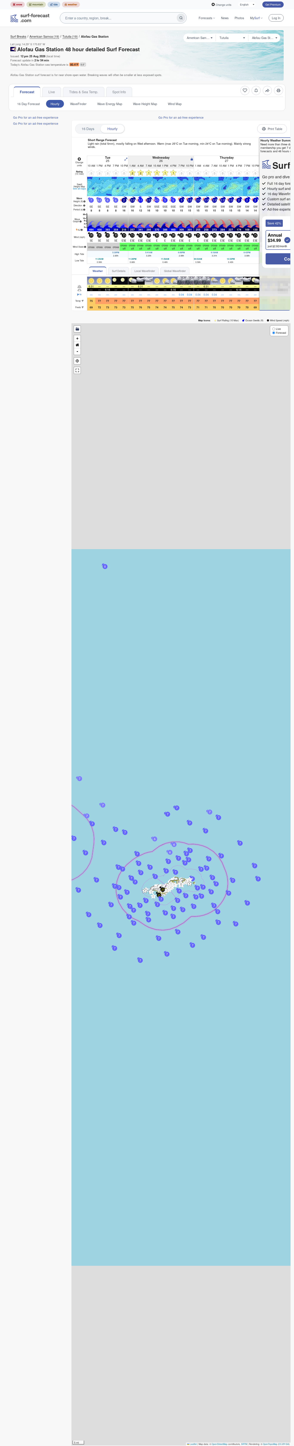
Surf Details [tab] (118, 271)
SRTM (244, 1444)
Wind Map (175, 104)
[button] (144, 890)
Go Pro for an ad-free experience (35, 117)
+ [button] (77, 338)
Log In (276, 18)
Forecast (27, 91)
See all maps (79, 188)
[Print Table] (278, 90)
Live (51, 91)
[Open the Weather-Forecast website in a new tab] (71, 4)
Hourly (55, 104)
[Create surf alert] (256, 90)
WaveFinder (78, 104)
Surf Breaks (18, 36)
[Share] (267, 90)
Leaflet (193, 1444)
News (225, 18)
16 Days (88, 128)
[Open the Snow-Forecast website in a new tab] (17, 4)
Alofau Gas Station (95, 36)
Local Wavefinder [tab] (145, 271)
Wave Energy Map (109, 104)
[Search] (181, 18)
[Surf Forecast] (30, 18)
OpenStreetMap (219, 1444)
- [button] (77, 351)
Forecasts (205, 18)
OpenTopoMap (270, 1444)
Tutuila (70, 36)
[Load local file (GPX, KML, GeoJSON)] (77, 329)
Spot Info (119, 91)
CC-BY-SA (284, 1444)
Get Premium (273, 4)
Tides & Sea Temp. (83, 91)
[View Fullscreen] (77, 370)
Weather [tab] (98, 271)
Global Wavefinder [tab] (175, 271)
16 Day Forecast (28, 104)
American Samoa (44, 36)
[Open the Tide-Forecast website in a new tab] (54, 4)
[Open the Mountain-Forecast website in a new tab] (36, 4)
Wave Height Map (145, 104)
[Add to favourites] (244, 90)
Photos (239, 18)
